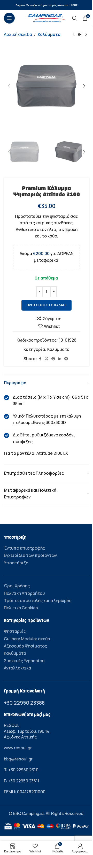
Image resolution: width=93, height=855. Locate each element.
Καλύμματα (49, 34)
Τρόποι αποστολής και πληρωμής (37, 600)
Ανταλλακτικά (17, 668)
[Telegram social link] (66, 358)
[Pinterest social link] (53, 358)
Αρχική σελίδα (18, 34)
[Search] (74, 18)
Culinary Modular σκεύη (27, 639)
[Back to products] (80, 35)
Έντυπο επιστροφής (24, 548)
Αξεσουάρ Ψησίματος (25, 646)
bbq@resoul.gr (18, 759)
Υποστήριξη (16, 563)
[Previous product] (74, 35)
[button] (9, 86)
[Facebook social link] (40, 358)
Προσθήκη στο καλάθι (46, 305)
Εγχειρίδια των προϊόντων (30, 555)
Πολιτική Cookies (21, 608)
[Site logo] (46, 17)
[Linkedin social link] (60, 358)
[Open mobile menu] (9, 18)
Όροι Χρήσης (17, 586)
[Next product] (86, 35)
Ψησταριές (15, 631)
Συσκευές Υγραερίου (24, 661)
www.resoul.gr (18, 748)
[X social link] (46, 358)
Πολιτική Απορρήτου (24, 593)
